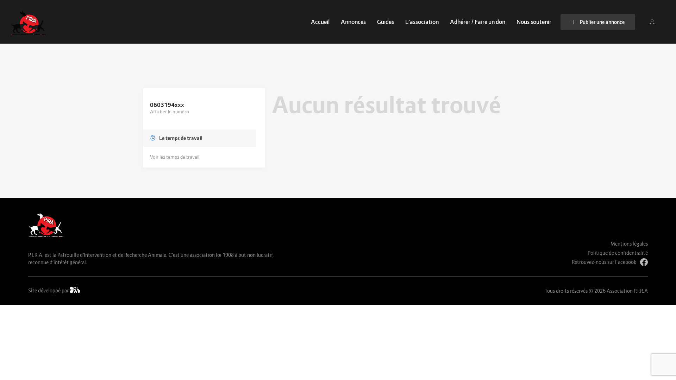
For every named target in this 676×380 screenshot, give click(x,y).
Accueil (320, 21)
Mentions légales (629, 244)
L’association (422, 21)
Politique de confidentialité (618, 253)
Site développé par (49, 290)
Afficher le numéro (169, 111)
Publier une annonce (602, 22)
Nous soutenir (534, 21)
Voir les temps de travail (174, 157)
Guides (385, 21)
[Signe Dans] (652, 22)
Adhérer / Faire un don (477, 21)
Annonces (353, 21)
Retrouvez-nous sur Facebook (604, 262)
